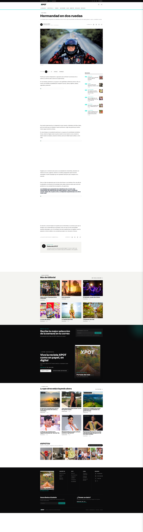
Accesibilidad (73, 481)
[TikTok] (91, 1)
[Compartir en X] (96, 24)
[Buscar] (99, 4)
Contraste (55, 71)
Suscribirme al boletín (82, 330)
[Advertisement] (71, 263)
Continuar (61, 503)
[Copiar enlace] (102, 24)
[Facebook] (94, 1)
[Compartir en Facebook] (99, 24)
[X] (96, 1)
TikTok (99, 478)
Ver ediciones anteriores (60, 370)
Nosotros (73, 473)
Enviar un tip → (82, 501)
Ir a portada (98, 389)
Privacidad (97, 509)
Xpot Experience (74, 475)
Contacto (101, 509)
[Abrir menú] (102, 4)
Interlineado (61, 71)
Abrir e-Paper (45, 370)
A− (46, 71)
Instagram (100, 476)
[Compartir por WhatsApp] (94, 24)
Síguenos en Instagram (96, 445)
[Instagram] (93, 1)
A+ (51, 71)
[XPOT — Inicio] (43, 4)
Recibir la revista (62, 473)
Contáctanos (73, 479)
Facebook (99, 473)
